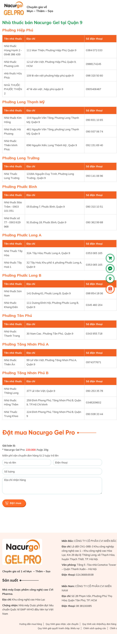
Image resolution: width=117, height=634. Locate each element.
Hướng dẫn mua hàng (30, 624)
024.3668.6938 (85, 574)
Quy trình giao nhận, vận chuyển (62, 624)
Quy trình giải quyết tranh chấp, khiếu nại (59, 628)
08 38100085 (84, 605)
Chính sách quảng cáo (94, 628)
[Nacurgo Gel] (14, 8)
